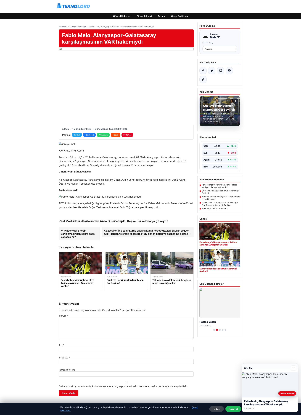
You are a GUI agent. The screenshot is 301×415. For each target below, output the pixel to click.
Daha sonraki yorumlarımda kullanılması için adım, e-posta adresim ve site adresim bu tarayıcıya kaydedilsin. (123, 386)
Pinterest (127, 135)
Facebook (89, 135)
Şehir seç (208, 43)
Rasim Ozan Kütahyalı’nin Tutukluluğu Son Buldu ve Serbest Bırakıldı (220, 203)
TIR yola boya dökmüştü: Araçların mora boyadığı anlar (221, 197)
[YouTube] (229, 70)
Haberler (63, 26)
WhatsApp (103, 135)
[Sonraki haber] (235, 101)
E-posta (64, 357)
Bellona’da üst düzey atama (215, 208)
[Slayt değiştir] (214, 330)
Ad (61, 345)
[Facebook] (203, 70)
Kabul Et (233, 409)
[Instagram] (220, 70)
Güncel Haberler (122, 16)
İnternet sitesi (67, 369)
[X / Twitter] (211, 70)
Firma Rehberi (144, 16)
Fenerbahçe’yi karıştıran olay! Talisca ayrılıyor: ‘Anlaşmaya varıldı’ (219, 185)
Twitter (77, 135)
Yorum (64, 315)
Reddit (115, 135)
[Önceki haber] (228, 101)
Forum (161, 16)
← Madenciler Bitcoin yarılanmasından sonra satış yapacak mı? (78, 233)
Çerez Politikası (179, 16)
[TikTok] (203, 79)
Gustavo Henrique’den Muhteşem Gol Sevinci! (220, 191)
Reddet (216, 409)
